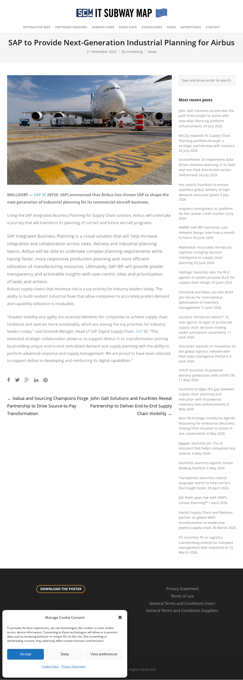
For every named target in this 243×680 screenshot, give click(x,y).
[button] (120, 617)
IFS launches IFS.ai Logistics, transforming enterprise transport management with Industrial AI (206, 542)
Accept (25, 654)
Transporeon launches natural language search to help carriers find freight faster (204, 483)
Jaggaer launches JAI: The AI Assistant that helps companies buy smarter (207, 448)
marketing (134, 52)
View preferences (103, 654)
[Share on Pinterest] (45, 379)
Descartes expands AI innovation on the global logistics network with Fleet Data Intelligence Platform (207, 351)
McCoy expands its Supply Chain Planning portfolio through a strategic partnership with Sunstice (207, 140)
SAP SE (40, 194)
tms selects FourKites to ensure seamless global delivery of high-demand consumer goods (205, 189)
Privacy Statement (73, 666)
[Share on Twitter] (17, 379)
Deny (65, 654)
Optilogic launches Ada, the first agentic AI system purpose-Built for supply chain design (207, 277)
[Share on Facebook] (8, 379)
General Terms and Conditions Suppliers (182, 610)
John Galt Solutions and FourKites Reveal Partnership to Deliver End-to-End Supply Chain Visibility (131, 405)
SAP (139, 331)
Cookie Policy (50, 666)
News (152, 52)
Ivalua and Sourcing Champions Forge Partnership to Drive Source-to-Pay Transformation (47, 405)
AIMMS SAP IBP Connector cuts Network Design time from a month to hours (207, 232)
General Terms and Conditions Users (182, 603)
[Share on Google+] (26, 379)
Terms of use (182, 596)
